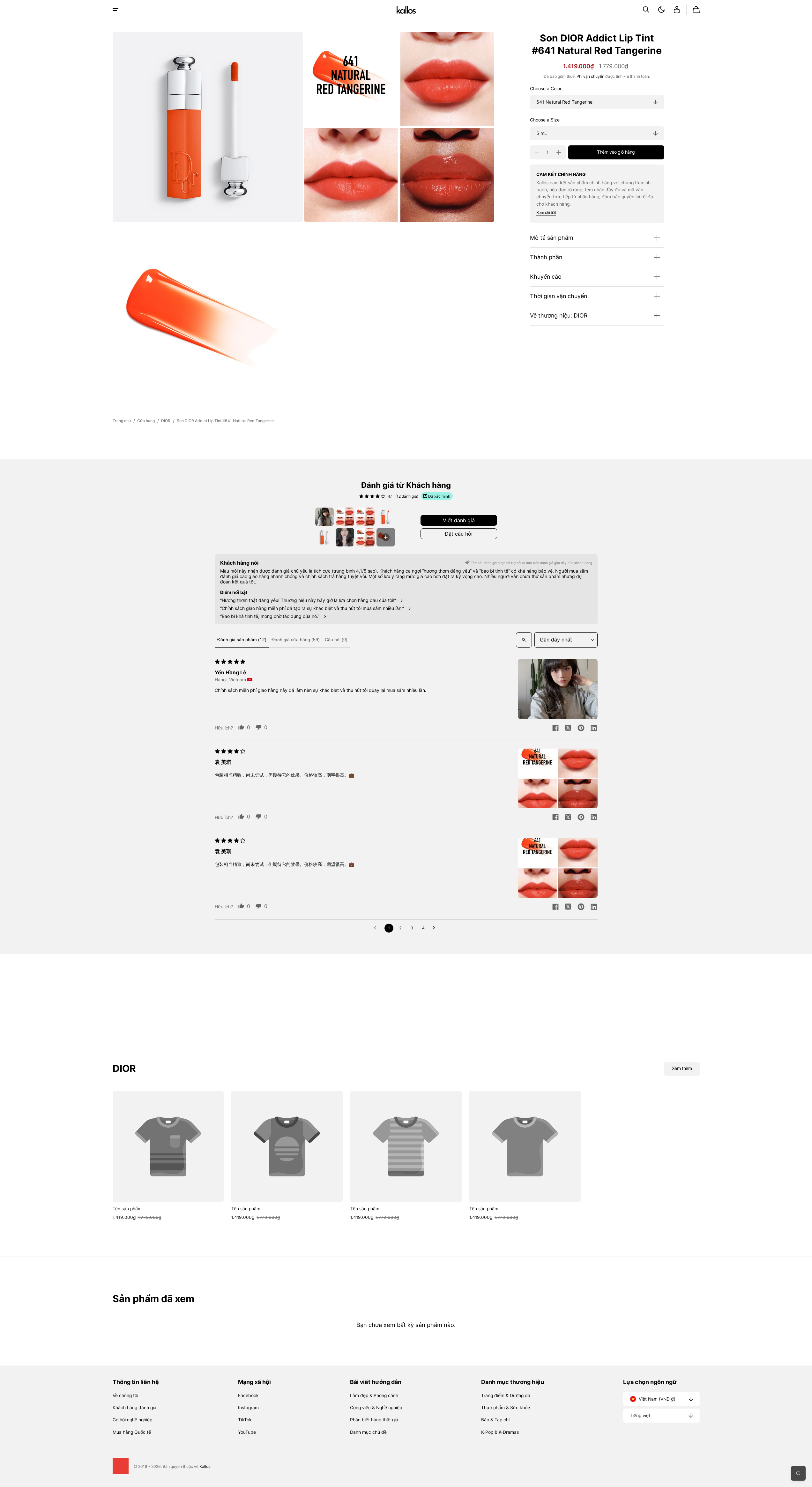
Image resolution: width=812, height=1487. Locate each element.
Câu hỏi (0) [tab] (336, 639)
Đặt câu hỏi (459, 534)
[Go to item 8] (385, 537)
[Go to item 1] (324, 517)
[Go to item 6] (345, 537)
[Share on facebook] (555, 728)
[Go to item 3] (365, 517)
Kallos (204, 1466)
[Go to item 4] (385, 517)
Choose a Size (545, 120)
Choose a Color (546, 88)
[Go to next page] (435, 928)
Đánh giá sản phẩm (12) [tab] (241, 639)
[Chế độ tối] (661, 10)
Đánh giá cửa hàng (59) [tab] (296, 639)
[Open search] (524, 640)
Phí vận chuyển (590, 76)
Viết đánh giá (459, 520)
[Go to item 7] (365, 537)
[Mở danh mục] (115, 10)
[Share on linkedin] (594, 728)
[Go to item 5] (324, 537)
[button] (646, 10)
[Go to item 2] (345, 517)
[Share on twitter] (568, 728)
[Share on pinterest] (581, 728)
